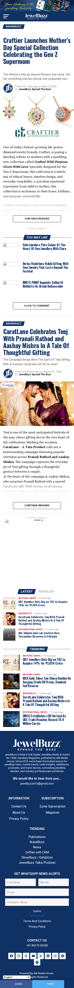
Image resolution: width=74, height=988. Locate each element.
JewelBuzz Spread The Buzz (35, 89)
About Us (18, 812)
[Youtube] (33, 956)
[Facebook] (11, 956)
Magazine (52, 812)
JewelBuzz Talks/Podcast (37, 862)
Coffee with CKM (37, 852)
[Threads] (26, 956)
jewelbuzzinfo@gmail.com (37, 783)
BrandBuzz (37, 842)
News (37, 847)
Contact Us (18, 806)
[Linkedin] (48, 956)
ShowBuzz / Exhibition (37, 857)
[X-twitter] (40, 956)
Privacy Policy (19, 819)
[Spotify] (37, 962)
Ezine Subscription (53, 806)
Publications (37, 837)
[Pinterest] (62, 956)
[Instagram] (19, 956)
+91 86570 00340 (37, 945)
